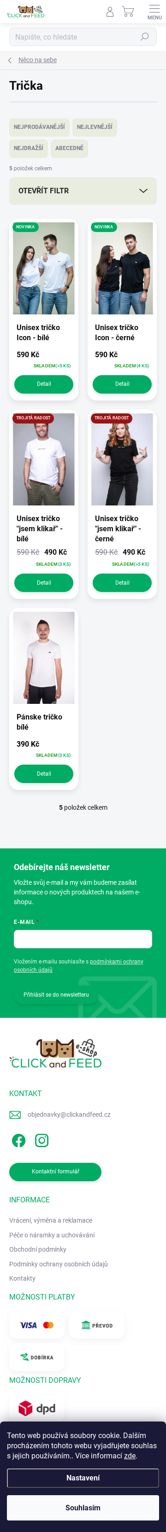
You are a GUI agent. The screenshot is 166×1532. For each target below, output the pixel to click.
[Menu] (154, 11)
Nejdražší (28, 148)
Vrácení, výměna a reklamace (50, 1220)
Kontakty (22, 1278)
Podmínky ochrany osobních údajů (58, 1264)
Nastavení (83, 1478)
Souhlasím (83, 1507)
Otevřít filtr (43, 190)
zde (130, 1455)
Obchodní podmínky (37, 1249)
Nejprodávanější (39, 127)
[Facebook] (17, 1139)
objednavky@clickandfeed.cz (69, 1114)
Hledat (144, 37)
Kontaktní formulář (55, 1171)
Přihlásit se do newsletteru (56, 995)
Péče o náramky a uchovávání (52, 1235)
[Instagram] (40, 1139)
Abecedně (69, 148)
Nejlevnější (95, 127)
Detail (44, 384)
